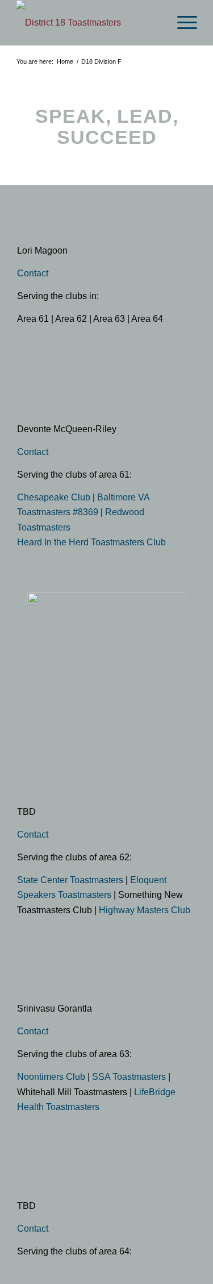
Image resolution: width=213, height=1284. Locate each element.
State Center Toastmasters (70, 880)
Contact (32, 273)
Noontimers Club (51, 1077)
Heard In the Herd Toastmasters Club (91, 542)
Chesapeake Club (53, 497)
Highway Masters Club (144, 910)
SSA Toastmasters (129, 1077)
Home (65, 61)
